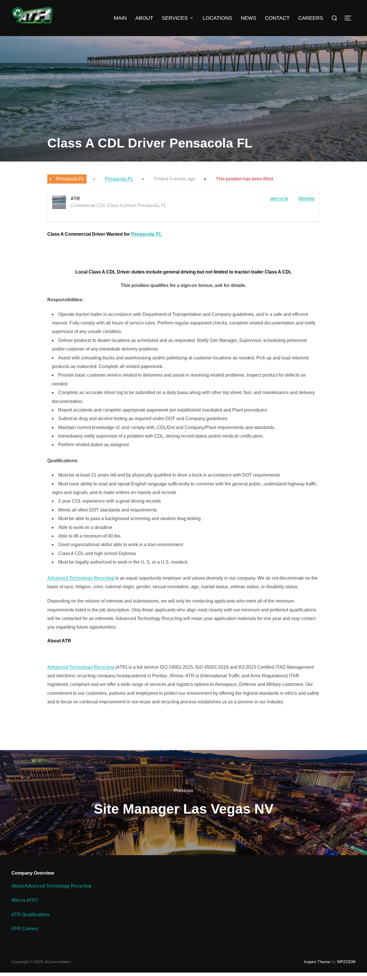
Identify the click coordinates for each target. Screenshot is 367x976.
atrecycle (279, 198)
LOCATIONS (217, 18)
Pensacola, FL (146, 234)
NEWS (248, 18)
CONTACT (277, 18)
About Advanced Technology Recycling (51, 885)
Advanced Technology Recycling (80, 578)
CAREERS (310, 18)
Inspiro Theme (317, 961)
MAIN (120, 18)
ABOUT (144, 18)
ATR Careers (24, 928)
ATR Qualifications (30, 914)
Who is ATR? (24, 900)
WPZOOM (346, 961)
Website (306, 198)
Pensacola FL (119, 178)
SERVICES (175, 18)
